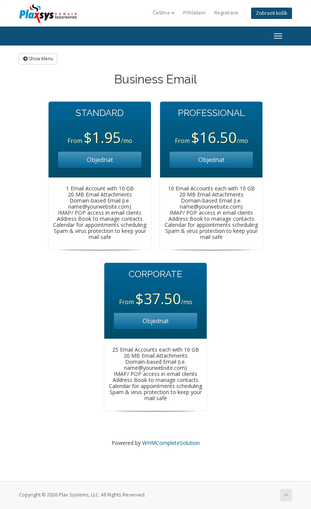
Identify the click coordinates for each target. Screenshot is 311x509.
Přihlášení (194, 12)
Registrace (226, 12)
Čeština (162, 12)
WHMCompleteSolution (171, 442)
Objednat (100, 160)
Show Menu (40, 58)
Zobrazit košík (271, 13)
